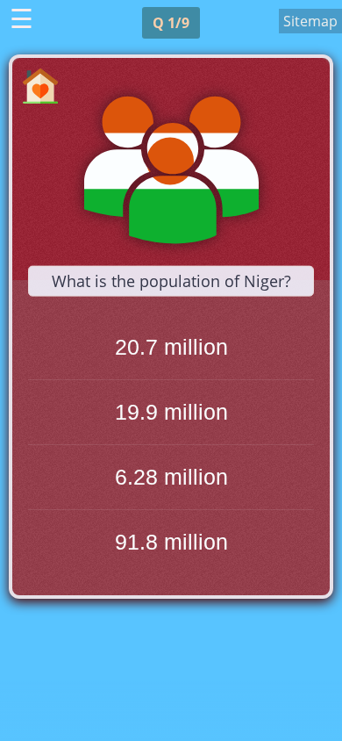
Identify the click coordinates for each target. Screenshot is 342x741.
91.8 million (171, 541)
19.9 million (171, 411)
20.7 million (171, 347)
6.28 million (171, 476)
